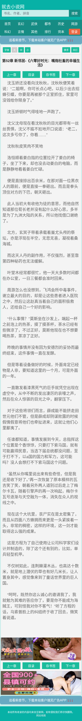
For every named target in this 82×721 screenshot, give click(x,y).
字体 (6, 50)
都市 (48, 23)
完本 (61, 31)
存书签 (51, 74)
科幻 (7, 31)
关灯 (75, 50)
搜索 (74, 13)
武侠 (34, 23)
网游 (74, 23)
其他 (34, 31)
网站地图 (41, 715)
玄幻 (21, 23)
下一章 (70, 74)
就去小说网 (13, 6)
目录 (31, 74)
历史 (61, 23)
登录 (74, 31)
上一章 (11, 74)
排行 (48, 31)
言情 (21, 31)
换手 (66, 50)
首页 (7, 23)
